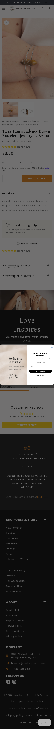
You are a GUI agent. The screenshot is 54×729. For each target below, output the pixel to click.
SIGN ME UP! (40, 371)
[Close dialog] (52, 346)
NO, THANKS (40, 375)
